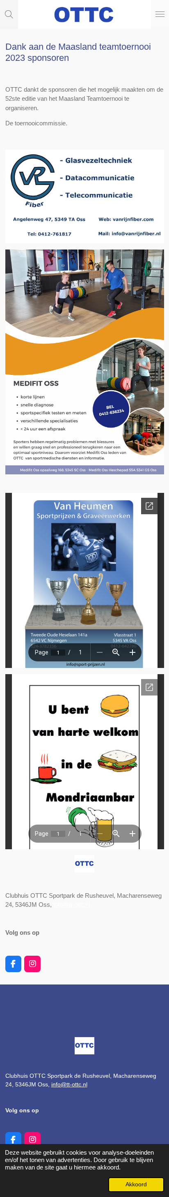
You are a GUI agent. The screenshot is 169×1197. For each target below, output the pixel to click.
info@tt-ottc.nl (71, 904)
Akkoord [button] (136, 1184)
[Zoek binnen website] (9, 14)
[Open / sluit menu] (160, 14)
